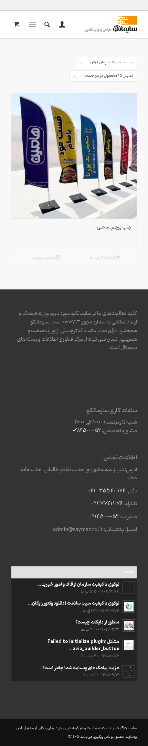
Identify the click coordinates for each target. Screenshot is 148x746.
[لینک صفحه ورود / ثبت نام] (61, 24)
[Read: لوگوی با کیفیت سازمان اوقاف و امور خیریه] (129, 588)
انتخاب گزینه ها (103, 258)
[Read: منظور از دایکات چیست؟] (129, 625)
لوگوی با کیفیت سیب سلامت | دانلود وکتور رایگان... (73, 603)
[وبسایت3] (86, 24)
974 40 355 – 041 (107, 491)
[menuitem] (61, 24)
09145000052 (87, 431)
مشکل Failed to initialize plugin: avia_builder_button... (83, 645)
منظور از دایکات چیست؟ (97, 622)
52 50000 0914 (104, 517)
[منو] (34, 24)
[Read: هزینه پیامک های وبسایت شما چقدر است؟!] (129, 671)
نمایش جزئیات (43, 258)
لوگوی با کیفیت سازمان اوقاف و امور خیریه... (78, 584)
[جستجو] (46, 24)
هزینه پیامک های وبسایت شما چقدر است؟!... (78, 668)
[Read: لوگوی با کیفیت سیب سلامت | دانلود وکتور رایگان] (129, 606)
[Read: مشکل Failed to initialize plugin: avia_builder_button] (129, 645)
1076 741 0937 (107, 504)
